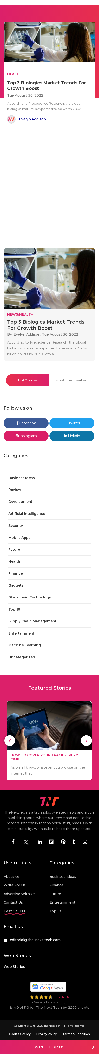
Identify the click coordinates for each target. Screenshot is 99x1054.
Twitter (74, 423)
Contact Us (13, 902)
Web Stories (14, 966)
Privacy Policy (46, 1034)
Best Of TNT (14, 911)
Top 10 (55, 911)
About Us (12, 877)
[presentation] (9, 740)
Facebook (27, 423)
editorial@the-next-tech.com (35, 940)
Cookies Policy (20, 1034)
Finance (56, 885)
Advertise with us (19, 894)
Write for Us (15, 885)
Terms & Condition (76, 1034)
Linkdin (73, 436)
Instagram (28, 436)
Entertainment (62, 902)
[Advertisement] (49, 187)
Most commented (71, 380)
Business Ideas (63, 877)
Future (55, 894)
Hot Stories (28, 380)
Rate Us (63, 997)
